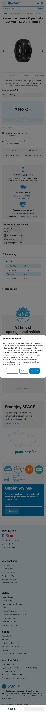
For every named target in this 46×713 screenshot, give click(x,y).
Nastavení (24, 371)
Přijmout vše (34, 371)
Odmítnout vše (12, 371)
